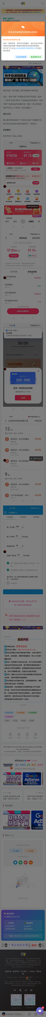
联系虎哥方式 (36, 57)
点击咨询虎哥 (21, 57)
